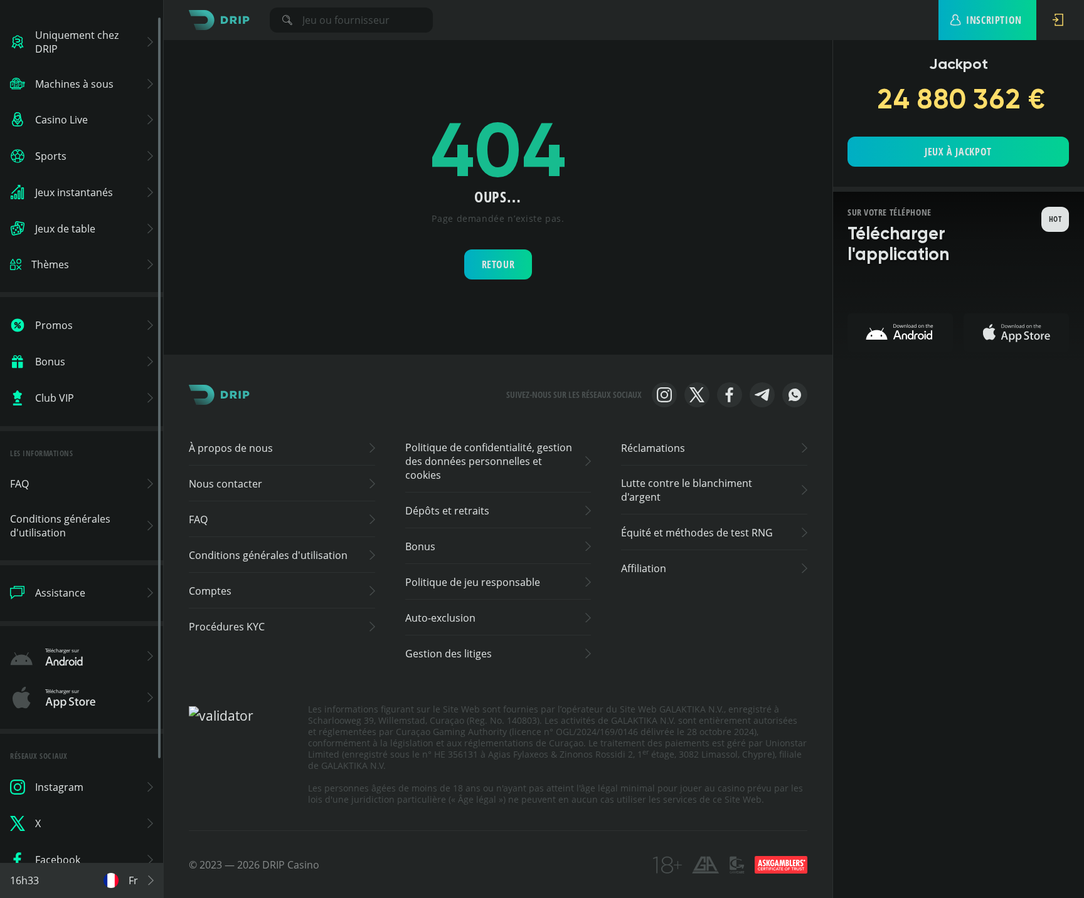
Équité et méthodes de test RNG (697, 533)
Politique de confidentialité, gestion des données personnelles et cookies (488, 461)
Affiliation (643, 568)
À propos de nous (231, 448)
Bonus (420, 546)
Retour (498, 264)
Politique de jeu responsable (472, 582)
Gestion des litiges (448, 653)
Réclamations (653, 448)
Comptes (210, 591)
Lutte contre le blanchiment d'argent (686, 490)
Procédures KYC (227, 627)
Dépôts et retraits (447, 511)
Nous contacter (225, 484)
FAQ (198, 519)
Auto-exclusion (440, 618)
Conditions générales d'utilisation (268, 555)
